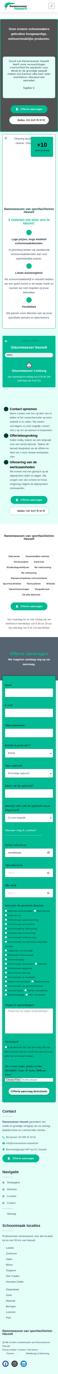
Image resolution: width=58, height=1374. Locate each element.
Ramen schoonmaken (19, 981)
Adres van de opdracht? (19, 785)
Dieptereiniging (16, 959)
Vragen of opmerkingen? (19, 1005)
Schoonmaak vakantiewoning (23, 919)
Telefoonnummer (15, 725)
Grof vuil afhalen (37, 994)
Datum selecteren (15, 845)
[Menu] (52, 6)
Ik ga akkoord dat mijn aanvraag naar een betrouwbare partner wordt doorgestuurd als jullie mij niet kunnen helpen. (29, 1051)
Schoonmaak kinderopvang (22, 937)
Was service (43, 911)
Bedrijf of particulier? (17, 745)
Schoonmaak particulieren (21, 924)
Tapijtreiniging (41, 981)
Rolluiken (42, 963)
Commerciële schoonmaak (22, 933)
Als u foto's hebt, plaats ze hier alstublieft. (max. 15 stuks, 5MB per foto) (25, 1070)
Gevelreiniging (15, 990)
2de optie (10, 885)
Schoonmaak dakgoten (20, 968)
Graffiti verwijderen (37, 990)
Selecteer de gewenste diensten (24, 905)
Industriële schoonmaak (20, 950)
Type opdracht (13, 765)
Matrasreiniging (16, 994)
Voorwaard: (12, 1041)
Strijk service (14, 915)
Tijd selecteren (14, 865)
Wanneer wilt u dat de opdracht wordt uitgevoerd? (27, 808)
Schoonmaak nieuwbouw (21, 963)
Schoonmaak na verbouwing (22, 928)
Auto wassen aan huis (19, 972)
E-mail (8, 705)
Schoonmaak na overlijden (21, 977)
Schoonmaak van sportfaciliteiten (25, 986)
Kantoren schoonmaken (20, 911)
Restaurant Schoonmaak (20, 955)
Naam (8, 685)
